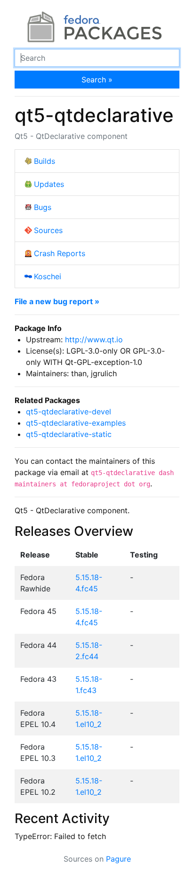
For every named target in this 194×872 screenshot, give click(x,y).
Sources (48, 230)
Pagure (118, 859)
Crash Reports (59, 253)
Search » (97, 79)
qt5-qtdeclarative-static (69, 434)
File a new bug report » (57, 301)
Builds (44, 161)
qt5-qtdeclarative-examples (76, 423)
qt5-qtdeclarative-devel (68, 411)
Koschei (47, 276)
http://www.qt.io (94, 339)
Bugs (42, 207)
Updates (49, 184)
